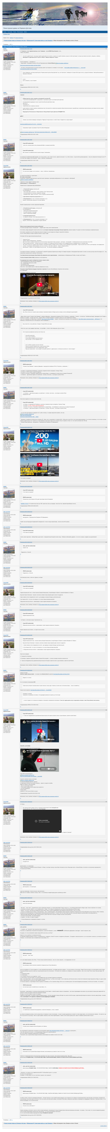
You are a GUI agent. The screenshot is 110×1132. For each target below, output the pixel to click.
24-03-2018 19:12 (28, 526)
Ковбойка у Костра (24, 503)
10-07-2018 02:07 (28, 801)
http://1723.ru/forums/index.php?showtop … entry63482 (31, 776)
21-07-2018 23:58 (28, 1087)
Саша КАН (5, 165)
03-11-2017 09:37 (28, 360)
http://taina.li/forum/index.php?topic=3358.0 (28, 68)
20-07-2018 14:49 (28, 855)
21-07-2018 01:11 (28, 949)
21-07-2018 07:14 (28, 1020)
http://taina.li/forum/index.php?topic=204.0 (61, 674)
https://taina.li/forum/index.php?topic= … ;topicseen (59, 1030)
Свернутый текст (26, 239)
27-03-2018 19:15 (28, 670)
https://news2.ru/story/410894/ (48, 319)
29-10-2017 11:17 (28, 92)
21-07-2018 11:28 (28, 1046)
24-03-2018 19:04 (28, 486)
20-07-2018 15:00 (28, 881)
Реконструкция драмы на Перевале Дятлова (15, 40)
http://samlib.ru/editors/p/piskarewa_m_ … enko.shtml (74, 67)
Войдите (11, 37)
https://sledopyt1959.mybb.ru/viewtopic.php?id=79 (49, 301)
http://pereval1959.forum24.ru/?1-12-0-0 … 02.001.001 (31, 124)
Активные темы (6, 34)
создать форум (103, 1125)
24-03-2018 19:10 (28, 511)
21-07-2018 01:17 (28, 1004)
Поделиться (22, 48)
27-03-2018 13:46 (28, 635)
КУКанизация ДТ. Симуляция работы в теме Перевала (39, 40)
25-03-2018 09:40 (28, 609)
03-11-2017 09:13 (28, 306)
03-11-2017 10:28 (28, 387)
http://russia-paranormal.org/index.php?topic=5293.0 (30, 65)
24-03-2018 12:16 (28, 427)
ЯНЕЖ (4, 48)
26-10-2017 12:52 (28, 48)
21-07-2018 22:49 (28, 1062)
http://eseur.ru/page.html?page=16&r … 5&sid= (29, 416)
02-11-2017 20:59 (28, 139)
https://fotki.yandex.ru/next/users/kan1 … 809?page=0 (89, 319)
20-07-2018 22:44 (28, 924)
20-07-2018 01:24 (28, 842)
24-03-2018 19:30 (28, 567)
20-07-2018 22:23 (28, 897)
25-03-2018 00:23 (28, 582)
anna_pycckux (6, 511)
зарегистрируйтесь (19, 37)
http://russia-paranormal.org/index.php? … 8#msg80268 (46, 132)
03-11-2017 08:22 (28, 165)
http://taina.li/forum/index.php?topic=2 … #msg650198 (41, 690)
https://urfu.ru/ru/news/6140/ (25, 415)
